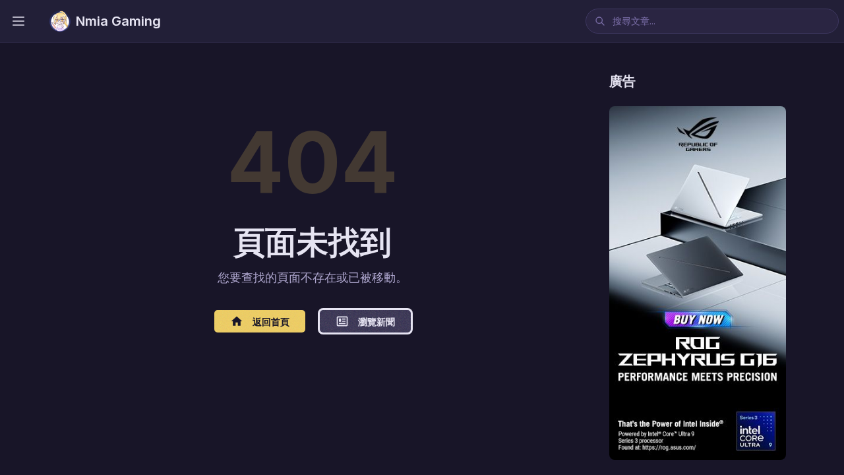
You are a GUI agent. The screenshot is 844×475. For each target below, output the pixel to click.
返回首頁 (271, 321)
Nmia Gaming (118, 21)
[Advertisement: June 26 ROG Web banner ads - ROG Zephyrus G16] (697, 283)
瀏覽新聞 (376, 321)
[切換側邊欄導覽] (18, 21)
